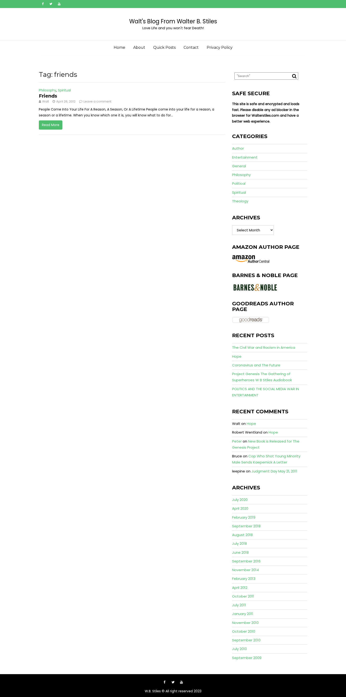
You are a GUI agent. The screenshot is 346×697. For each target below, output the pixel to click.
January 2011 (242, 613)
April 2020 (240, 508)
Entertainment (244, 157)
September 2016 (246, 561)
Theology (240, 201)
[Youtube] (59, 4)
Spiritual (64, 90)
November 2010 (245, 622)
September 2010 (246, 640)
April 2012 (239, 587)
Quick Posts (164, 47)
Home (119, 47)
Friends (48, 96)
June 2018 (240, 552)
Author (238, 148)
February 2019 (243, 517)
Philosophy (47, 90)
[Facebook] (42, 4)
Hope (236, 356)
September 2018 (246, 526)
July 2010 (239, 648)
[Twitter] (51, 4)
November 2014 (245, 569)
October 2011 (243, 596)
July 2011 (239, 605)
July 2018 (239, 543)
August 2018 (242, 534)
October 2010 (243, 631)
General (239, 166)
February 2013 (243, 578)
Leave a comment (97, 101)
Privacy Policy (220, 47)
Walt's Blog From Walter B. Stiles (173, 21)
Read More (50, 125)
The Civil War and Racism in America (263, 347)
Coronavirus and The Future (256, 365)
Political (238, 183)
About (139, 47)
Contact (191, 47)
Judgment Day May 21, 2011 (274, 471)
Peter (237, 441)
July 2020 (240, 499)
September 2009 (247, 657)
